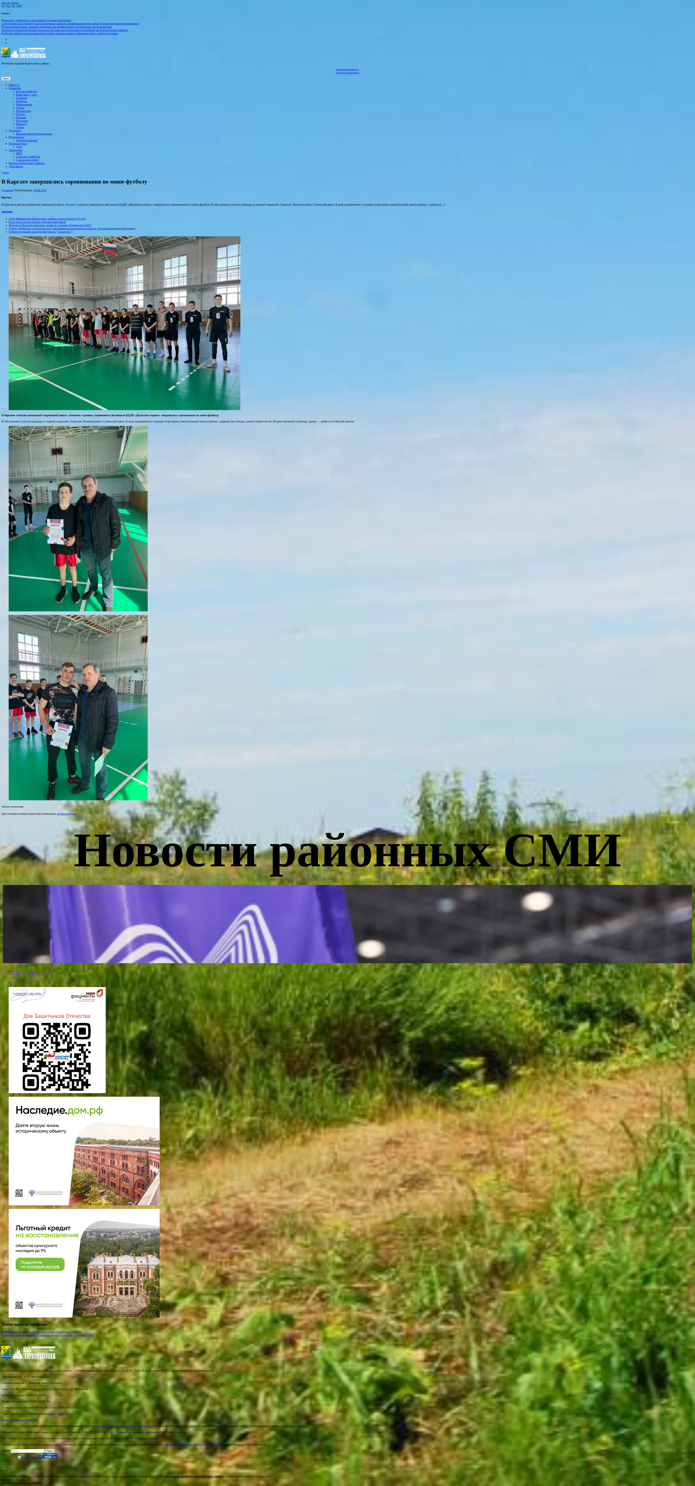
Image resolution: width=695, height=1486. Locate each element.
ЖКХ (19, 153)
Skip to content (10, 3)
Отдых (20, 107)
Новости (14, 85)
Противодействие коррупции (34, 133)
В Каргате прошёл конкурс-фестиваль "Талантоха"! (41, 231)
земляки (6, 211)
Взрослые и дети (26, 94)
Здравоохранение (26, 140)
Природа (21, 124)
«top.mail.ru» (128, 1426)
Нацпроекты (16, 137)
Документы (16, 166)
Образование (24, 104)
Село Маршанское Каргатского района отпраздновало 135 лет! (47, 218)
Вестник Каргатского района (27, 163)
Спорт (20, 127)
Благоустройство (26, 91)
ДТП (19, 146)
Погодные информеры (347, 73)
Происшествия (18, 143)
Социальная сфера (27, 159)
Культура (21, 101)
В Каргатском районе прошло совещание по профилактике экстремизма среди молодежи (56, 26)
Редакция (7, 190)
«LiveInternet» (145, 1426)
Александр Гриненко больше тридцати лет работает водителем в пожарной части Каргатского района (64, 30)
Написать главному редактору (20, 1419)
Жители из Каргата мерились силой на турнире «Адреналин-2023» (50, 225)
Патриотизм (23, 111)
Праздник (22, 120)
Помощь (21, 117)
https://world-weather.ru (347, 69)
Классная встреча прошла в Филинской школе (37, 222)
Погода (20, 114)
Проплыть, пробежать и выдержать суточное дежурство (36, 20)
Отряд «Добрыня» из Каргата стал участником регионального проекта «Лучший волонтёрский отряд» (72, 228)
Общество (15, 88)
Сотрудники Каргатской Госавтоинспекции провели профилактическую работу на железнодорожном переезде (70, 23)
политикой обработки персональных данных (193, 1444)
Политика (15, 130)
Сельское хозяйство (28, 156)
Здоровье (21, 98)
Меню (6, 78)
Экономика (16, 150)
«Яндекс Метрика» (107, 1426)
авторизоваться (66, 813)
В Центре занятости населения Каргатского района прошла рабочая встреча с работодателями (59, 33)
